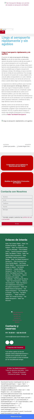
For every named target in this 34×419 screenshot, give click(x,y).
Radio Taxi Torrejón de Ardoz (14, 296)
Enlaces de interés (16, 239)
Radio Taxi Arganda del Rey (19, 247)
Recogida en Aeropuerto (12, 287)
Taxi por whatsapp (12, 249)
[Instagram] (11, 342)
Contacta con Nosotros (14, 191)
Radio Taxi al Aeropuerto (14, 281)
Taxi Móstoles (16, 275)
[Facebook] (7, 342)
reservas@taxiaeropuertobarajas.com (17, 336)
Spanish (4, 29)
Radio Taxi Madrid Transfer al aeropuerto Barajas (15, 257)
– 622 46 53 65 (20, 333)
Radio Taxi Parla (19, 294)
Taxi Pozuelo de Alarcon (21, 279)
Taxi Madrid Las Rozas (16, 273)
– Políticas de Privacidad (18, 372)
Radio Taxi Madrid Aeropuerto (16, 114)
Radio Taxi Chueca (21, 283)
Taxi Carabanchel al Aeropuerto (14, 285)
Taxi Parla (16, 292)
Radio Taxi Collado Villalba (13, 243)
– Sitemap (23, 374)
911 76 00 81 (10, 333)
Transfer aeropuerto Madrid (19, 251)
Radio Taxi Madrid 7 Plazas (13, 253)
